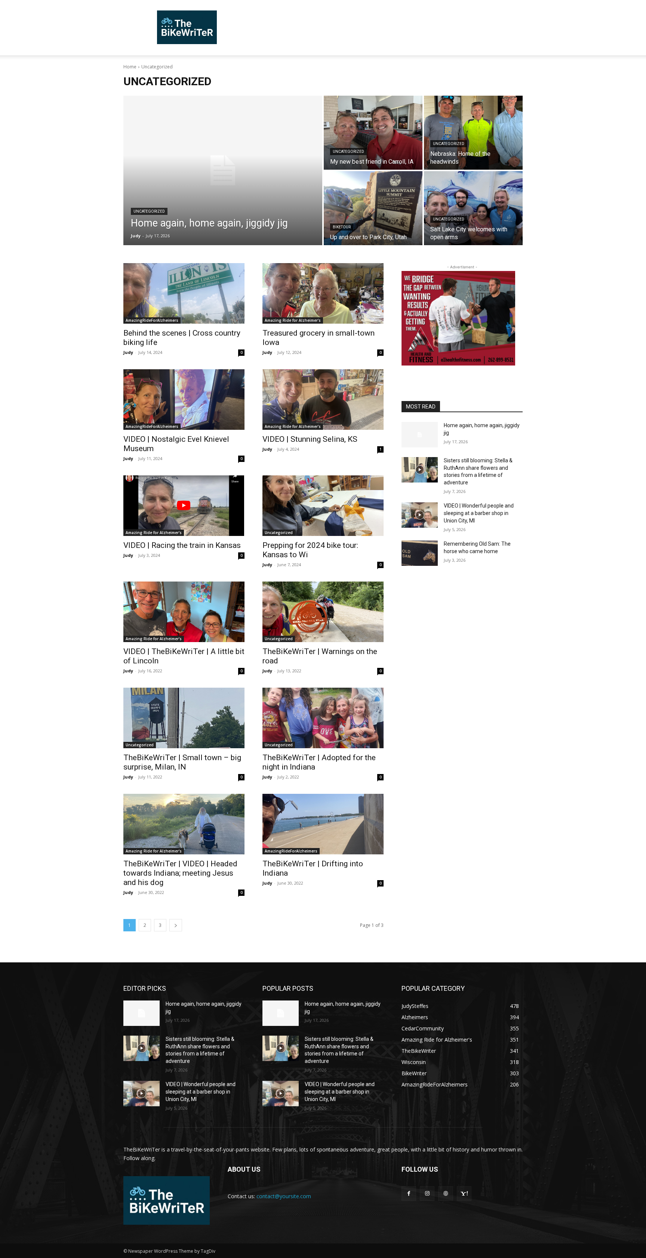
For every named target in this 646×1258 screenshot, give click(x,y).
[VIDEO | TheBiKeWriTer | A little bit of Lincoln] (183, 612)
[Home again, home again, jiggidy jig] (222, 170)
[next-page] (175, 925)
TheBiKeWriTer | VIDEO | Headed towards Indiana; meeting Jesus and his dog (180, 873)
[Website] (445, 1193)
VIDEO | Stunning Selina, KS (309, 439)
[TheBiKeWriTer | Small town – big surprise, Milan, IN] (183, 718)
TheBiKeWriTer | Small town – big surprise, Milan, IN (182, 762)
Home (129, 67)
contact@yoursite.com (283, 1196)
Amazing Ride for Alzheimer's (293, 320)
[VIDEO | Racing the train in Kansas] (183, 505)
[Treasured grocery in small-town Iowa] (323, 293)
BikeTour (342, 227)
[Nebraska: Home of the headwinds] (473, 133)
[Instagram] (427, 1193)
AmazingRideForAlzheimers (152, 320)
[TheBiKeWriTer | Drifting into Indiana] (323, 824)
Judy (128, 352)
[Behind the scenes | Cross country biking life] (183, 293)
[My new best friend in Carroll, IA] (373, 133)
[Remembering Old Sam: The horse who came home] (420, 553)
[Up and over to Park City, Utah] (373, 208)
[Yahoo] (464, 1193)
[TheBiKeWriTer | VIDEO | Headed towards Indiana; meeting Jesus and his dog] (183, 824)
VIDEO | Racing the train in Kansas (182, 545)
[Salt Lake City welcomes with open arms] (473, 208)
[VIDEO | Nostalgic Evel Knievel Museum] (183, 399)
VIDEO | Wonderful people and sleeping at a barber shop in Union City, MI (479, 513)
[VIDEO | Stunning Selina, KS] (323, 399)
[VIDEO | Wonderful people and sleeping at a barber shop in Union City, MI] (420, 515)
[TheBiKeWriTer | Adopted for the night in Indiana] (323, 718)
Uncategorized (149, 211)
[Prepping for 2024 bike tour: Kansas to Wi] (323, 505)
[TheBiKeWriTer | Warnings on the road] (323, 612)
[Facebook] (409, 1193)
